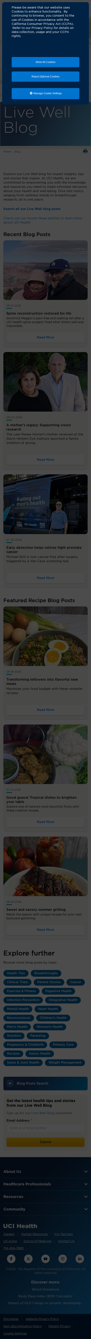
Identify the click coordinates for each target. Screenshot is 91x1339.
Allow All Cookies (45, 62)
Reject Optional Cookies (45, 76)
